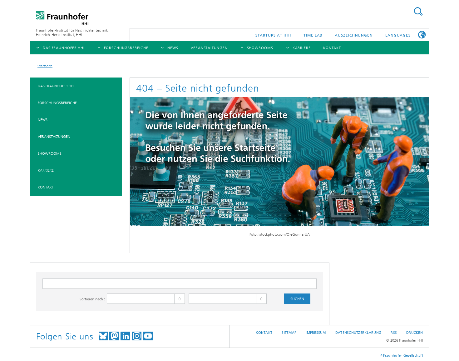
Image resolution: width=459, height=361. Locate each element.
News (42, 120)
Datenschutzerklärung (358, 333)
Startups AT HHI (273, 35)
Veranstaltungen (54, 136)
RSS (394, 333)
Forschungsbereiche (57, 103)
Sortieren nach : (92, 299)
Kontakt (46, 187)
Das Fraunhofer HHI (56, 86)
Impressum (316, 333)
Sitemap (289, 333)
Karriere (46, 170)
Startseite (44, 66)
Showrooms (50, 153)
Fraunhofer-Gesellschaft (403, 355)
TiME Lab (313, 35)
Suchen (418, 11)
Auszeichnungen (354, 35)
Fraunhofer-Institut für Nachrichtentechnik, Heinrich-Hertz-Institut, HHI (72, 32)
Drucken (414, 333)
